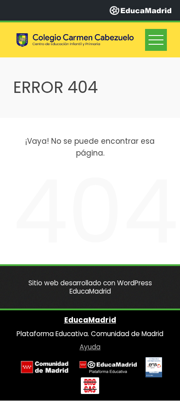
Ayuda (90, 346)
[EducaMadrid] (140, 10)
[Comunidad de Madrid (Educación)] (44, 367)
